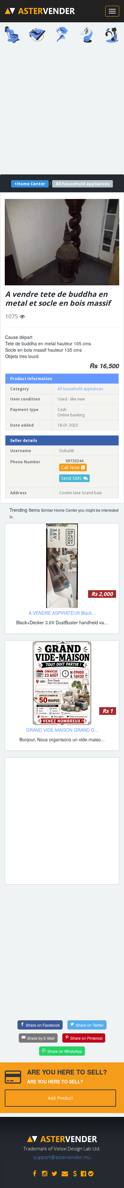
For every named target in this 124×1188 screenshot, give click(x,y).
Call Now (70, 467)
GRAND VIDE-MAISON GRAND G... (62, 730)
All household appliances (80, 389)
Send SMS (71, 478)
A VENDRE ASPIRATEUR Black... (62, 613)
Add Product (60, 1098)
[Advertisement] (62, 111)
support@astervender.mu (62, 1157)
